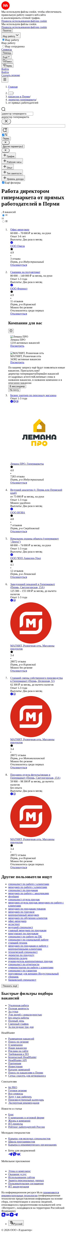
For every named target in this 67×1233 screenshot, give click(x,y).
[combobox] (17, 113)
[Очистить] (6, 121)
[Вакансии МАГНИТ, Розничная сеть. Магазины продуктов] (37, 623)
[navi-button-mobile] (4, 80)
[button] (5, 69)
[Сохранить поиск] (4, 130)
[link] (7, 61)
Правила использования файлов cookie (24, 27)
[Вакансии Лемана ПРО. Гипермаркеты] (37, 432)
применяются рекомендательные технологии (30, 1194)
